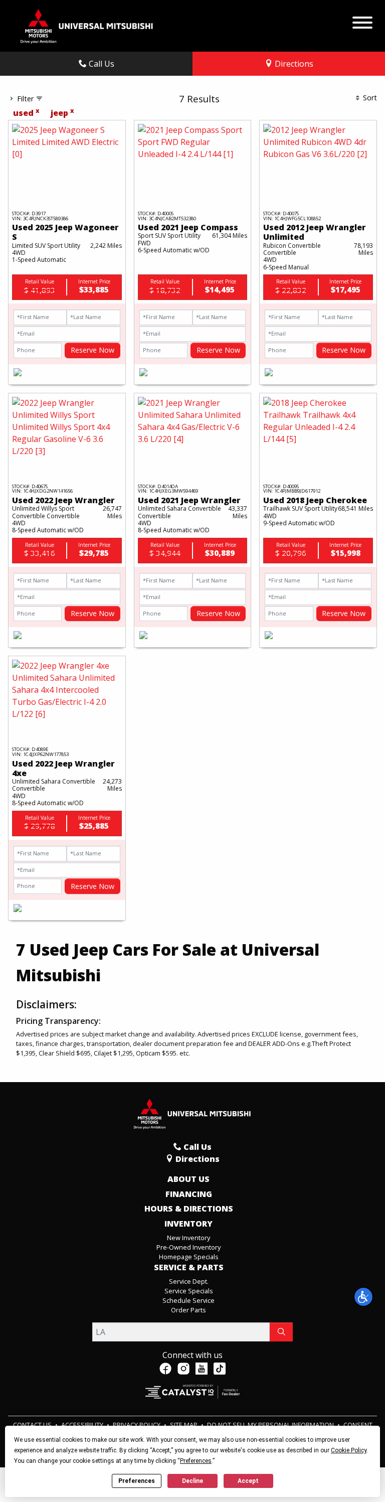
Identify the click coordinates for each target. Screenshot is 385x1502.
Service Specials (188, 1290)
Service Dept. (189, 1281)
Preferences (136, 1480)
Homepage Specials (189, 1256)
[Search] (281, 1331)
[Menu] (362, 20)
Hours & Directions (188, 1209)
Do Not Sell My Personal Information (271, 1424)
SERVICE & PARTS (189, 1267)
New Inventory (188, 1237)
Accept (248, 1480)
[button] (363, 1297)
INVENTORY (188, 1224)
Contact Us (33, 1424)
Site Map (184, 1424)
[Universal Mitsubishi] (87, 25)
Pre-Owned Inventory (188, 1247)
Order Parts (188, 1309)
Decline (192, 1480)
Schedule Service (188, 1300)
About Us (188, 1179)
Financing (188, 1194)
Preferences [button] (196, 1460)
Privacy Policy (137, 1424)
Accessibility (83, 1424)
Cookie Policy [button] (348, 1450)
